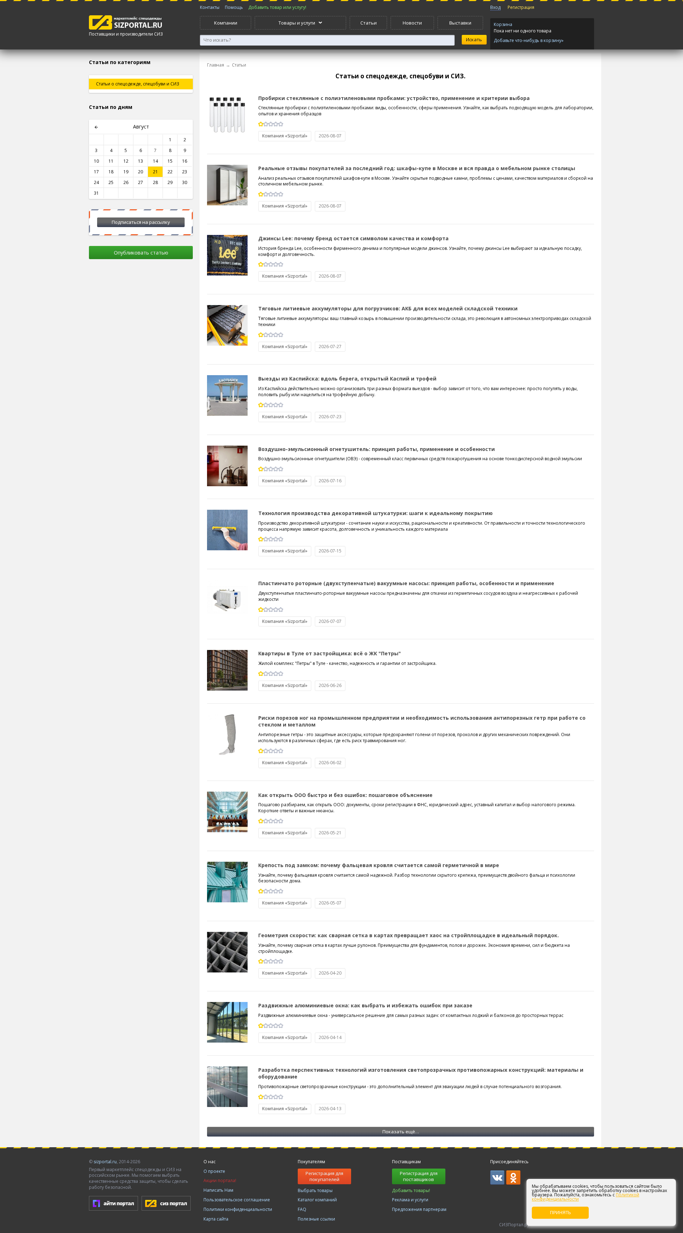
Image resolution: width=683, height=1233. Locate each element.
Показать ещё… (400, 1131)
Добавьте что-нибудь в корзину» (528, 40)
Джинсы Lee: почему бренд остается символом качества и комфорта (353, 238)
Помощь (234, 7)
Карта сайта (215, 1219)
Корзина (503, 24)
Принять (560, 1212)
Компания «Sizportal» (284, 136)
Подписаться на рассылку (141, 222)
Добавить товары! (411, 1190)
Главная (215, 65)
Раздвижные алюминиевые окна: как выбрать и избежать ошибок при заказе (365, 1005)
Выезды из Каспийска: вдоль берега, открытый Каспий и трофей (347, 378)
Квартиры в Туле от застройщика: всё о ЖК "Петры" (329, 653)
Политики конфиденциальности (237, 1209)
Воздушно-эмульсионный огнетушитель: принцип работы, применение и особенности (376, 449)
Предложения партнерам (419, 1209)
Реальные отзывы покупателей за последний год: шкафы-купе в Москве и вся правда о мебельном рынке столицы (416, 168)
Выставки (460, 23)
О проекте (214, 1171)
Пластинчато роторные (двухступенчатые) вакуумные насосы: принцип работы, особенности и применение (406, 583)
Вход (495, 7)
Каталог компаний (317, 1200)
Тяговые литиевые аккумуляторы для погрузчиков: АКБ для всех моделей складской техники (388, 308)
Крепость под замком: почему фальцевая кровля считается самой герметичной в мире (378, 865)
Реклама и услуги (410, 1200)
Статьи (368, 23)
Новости (412, 23)
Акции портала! (219, 1180)
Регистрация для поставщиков (419, 1176)
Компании (225, 23)
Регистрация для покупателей (324, 1176)
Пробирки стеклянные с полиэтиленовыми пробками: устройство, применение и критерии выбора (394, 98)
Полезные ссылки (316, 1219)
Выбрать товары (315, 1190)
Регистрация (521, 7)
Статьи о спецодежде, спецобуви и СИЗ (137, 84)
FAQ (302, 1209)
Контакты (209, 7)
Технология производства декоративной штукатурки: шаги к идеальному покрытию (375, 513)
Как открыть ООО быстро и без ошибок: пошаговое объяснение (345, 795)
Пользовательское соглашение (236, 1200)
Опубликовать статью (141, 252)
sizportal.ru (105, 1162)
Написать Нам (218, 1190)
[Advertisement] (141, 376)
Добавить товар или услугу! (277, 7)
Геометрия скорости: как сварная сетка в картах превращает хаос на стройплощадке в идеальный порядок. (408, 935)
